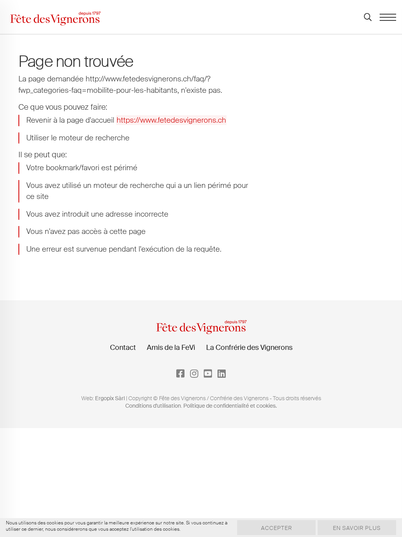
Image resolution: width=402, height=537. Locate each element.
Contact (123, 347)
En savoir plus (357, 527)
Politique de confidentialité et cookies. (230, 405)
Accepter (276, 527)
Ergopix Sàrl (110, 398)
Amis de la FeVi (171, 347)
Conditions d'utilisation (153, 405)
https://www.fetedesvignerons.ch (171, 120)
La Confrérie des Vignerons (249, 347)
